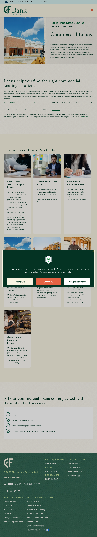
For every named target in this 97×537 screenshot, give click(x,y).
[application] (48, 268)
